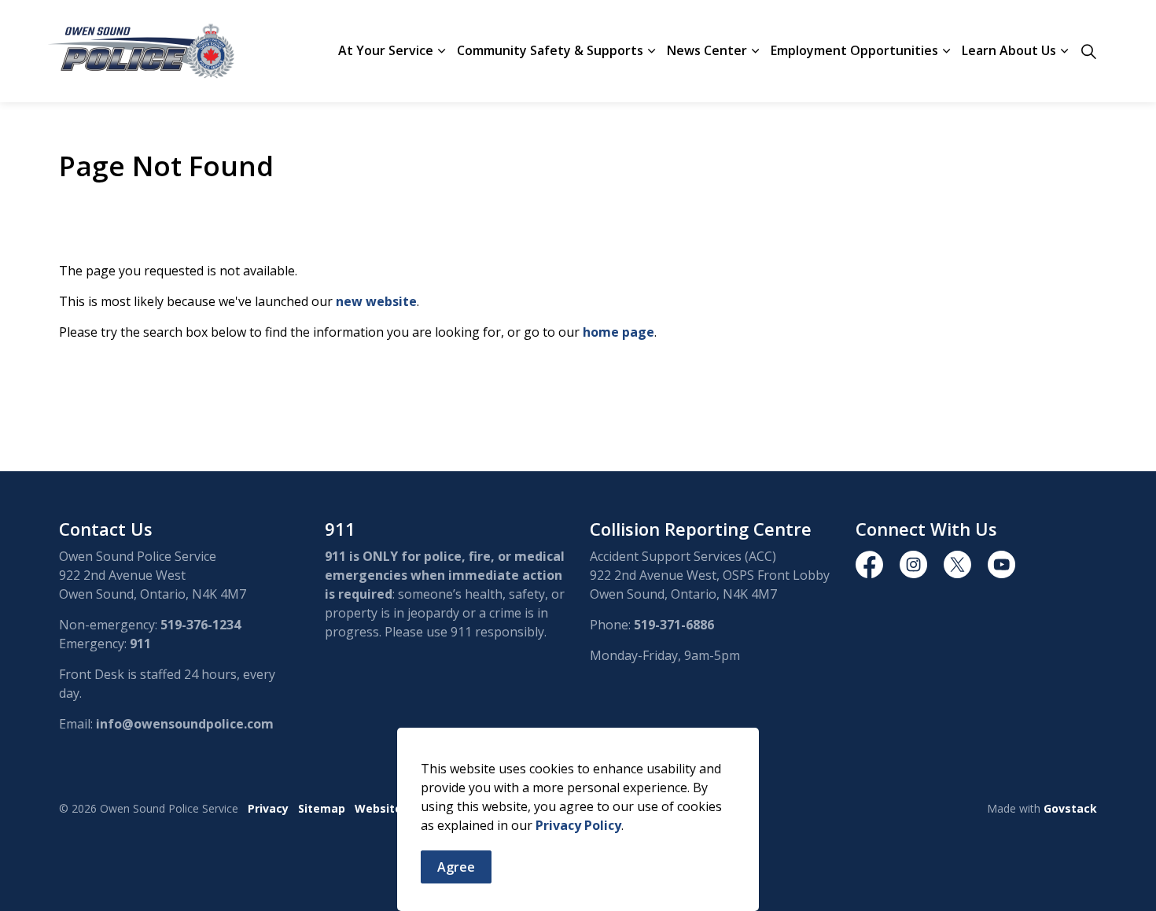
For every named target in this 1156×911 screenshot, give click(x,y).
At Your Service (385, 50)
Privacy (268, 808)
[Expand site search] (1088, 51)
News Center (707, 50)
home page (618, 332)
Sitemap (321, 808)
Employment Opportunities (854, 50)
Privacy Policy (578, 825)
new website (376, 301)
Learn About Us (1009, 50)
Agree (456, 867)
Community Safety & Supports (550, 50)
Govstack (1070, 808)
